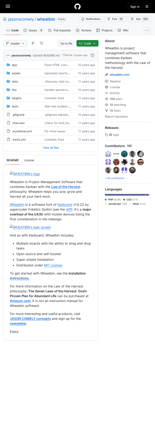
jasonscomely (21, 19)
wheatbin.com (120, 74)
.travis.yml (18, 139)
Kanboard (65, 204)
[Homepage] (77, 6)
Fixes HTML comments (60, 65)
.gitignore (18, 114)
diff (68, 209)
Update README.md (46, 55)
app (14, 65)
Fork (117, 18)
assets (16, 73)
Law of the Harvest (65, 187)
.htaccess (18, 123)
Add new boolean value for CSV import (70, 106)
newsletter (18, 323)
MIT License (53, 265)
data (15, 81)
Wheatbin (17, 204)
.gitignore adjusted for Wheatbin (66, 114)
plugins (16, 98)
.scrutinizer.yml (22, 131)
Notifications (93, 18)
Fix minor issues (55, 131)
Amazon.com (20, 301)
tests (15, 106)
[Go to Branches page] (33, 43)
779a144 (67, 55)
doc (14, 89)
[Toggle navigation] (8, 6)
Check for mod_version (60, 123)
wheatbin (46, 19)
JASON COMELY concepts (30, 319)
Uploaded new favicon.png (62, 73)
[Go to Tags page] (41, 43)
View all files (51, 147)
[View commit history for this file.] (92, 55)
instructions (19, 278)
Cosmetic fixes (54, 98)
